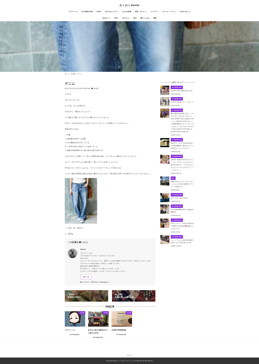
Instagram (105, 282)
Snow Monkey (111, 361)
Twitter (95, 282)
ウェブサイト (86, 282)
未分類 (96, 88)
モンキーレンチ (129, 361)
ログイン (129, 355)
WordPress (149, 361)
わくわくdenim (129, 5)
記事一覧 (85, 277)
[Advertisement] (177, 264)
